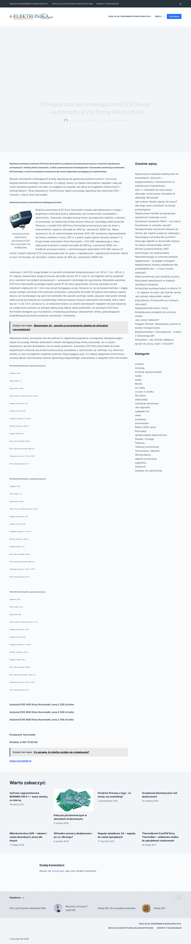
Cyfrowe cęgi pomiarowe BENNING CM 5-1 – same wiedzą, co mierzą (29, 796)
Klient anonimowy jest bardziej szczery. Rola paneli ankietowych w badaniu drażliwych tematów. (157, 280)
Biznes (138, 383)
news (138, 415)
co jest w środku (144, 391)
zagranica (140, 462)
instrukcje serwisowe (147, 403)
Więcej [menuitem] (158, 16)
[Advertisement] (95, 48)
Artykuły (140, 368)
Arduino (139, 363)
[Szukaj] (180, 4)
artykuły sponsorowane (114, 120)
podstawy (140, 419)
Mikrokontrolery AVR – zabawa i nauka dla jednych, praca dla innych (28, 837)
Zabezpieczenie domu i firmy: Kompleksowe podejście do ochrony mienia (155, 312)
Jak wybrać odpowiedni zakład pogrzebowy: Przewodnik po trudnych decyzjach (156, 300)
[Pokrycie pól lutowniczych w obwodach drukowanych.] (73, 800)
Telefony (140, 442)
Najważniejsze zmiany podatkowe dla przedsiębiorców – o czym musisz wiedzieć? (156, 268)
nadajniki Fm (142, 411)
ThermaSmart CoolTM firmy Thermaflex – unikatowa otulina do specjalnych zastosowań (160, 837)
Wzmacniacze (143, 454)
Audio (138, 375)
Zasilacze (140, 466)
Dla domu (140, 395)
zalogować (58, 870)
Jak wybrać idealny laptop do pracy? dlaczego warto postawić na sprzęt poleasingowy (156, 205)
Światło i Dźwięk (144, 439)
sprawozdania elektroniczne (151, 434)
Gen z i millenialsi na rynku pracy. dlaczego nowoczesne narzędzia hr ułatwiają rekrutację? (155, 193)
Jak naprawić (142, 407)
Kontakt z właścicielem (108, 4)
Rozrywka (140, 431)
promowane (141, 423)
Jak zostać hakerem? (147, 319)
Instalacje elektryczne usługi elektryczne (72, 4)
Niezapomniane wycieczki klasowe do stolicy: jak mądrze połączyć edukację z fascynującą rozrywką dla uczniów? (157, 233)
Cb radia (140, 387)
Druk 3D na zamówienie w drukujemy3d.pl (29, 4)
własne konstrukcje (146, 458)
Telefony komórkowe (147, 446)
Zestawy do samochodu (148, 470)
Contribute (174, 16)
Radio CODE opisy (145, 427)
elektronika (141, 399)
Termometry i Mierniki (147, 450)
